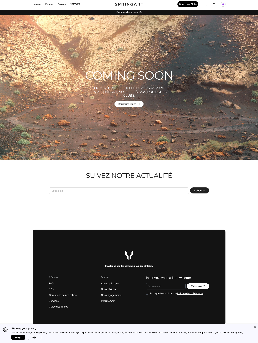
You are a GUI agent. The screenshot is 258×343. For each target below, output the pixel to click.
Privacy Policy (237, 332)
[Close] (254, 326)
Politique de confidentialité (190, 293)
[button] (205, 4)
